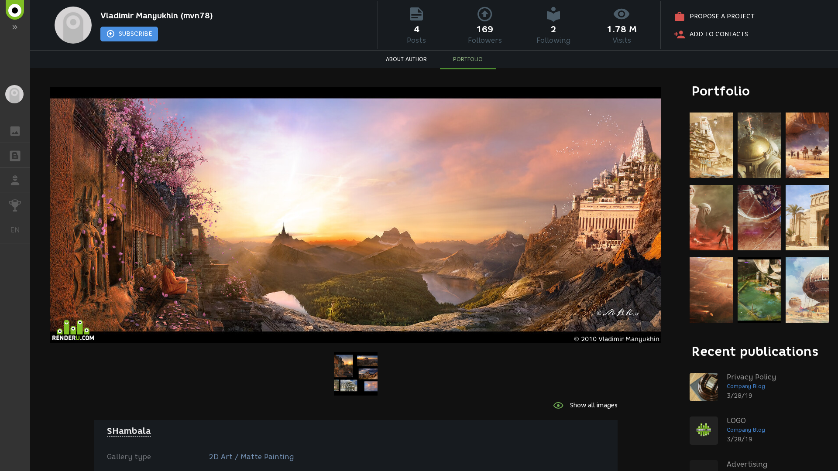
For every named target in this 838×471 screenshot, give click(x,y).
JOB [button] (15, 180)
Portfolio (721, 91)
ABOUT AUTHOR (406, 59)
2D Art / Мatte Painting (251, 457)
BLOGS (15, 155)
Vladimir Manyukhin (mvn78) (156, 15)
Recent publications (755, 351)
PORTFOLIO (468, 59)
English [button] (20, 229)
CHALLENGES (15, 204)
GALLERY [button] (15, 130)
